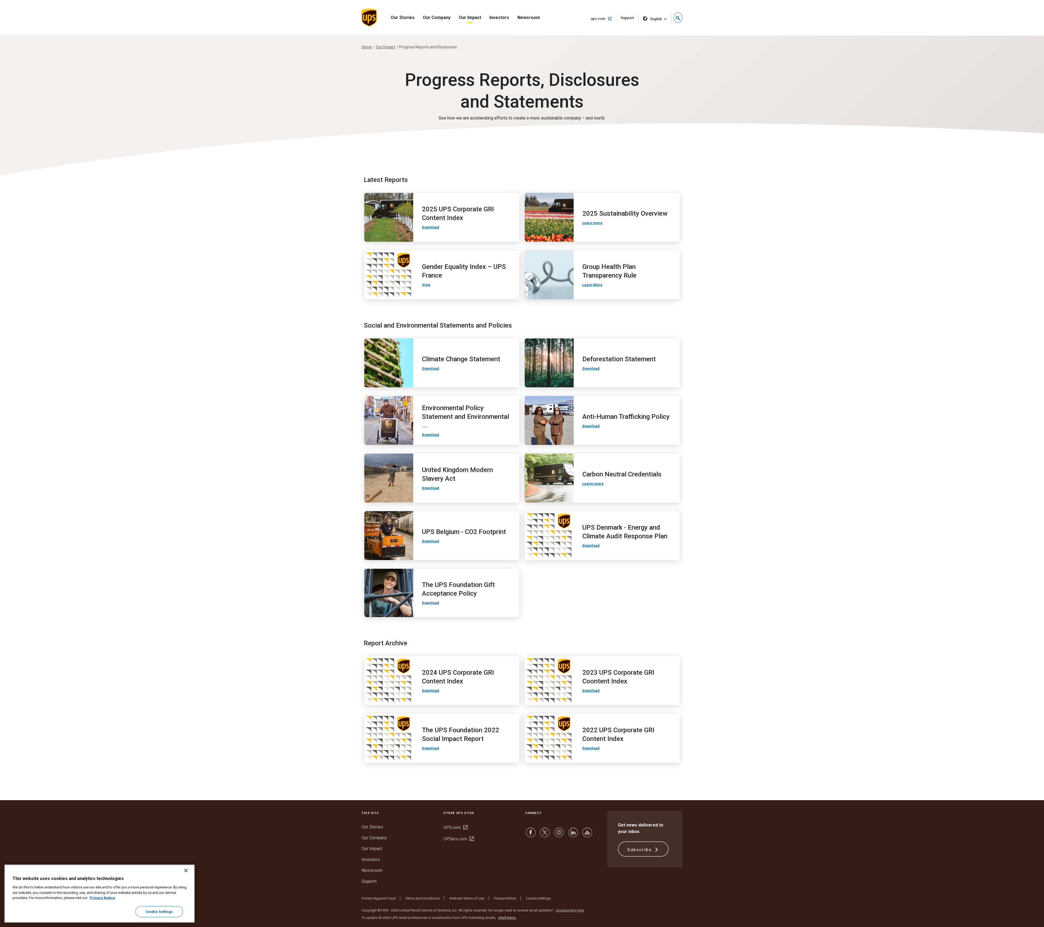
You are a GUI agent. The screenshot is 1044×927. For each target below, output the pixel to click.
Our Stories (403, 17)
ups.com (603, 18)
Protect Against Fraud (379, 898)
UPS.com (455, 827)
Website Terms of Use (466, 898)
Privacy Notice (505, 898)
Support (630, 19)
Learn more (592, 223)
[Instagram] (559, 835)
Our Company (436, 17)
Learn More (592, 285)
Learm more (593, 484)
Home (367, 47)
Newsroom (528, 17)
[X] (544, 835)
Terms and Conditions (422, 898)
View (426, 285)
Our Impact (470, 17)
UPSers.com (458, 838)
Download (430, 227)
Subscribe (640, 849)
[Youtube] (587, 835)
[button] (678, 17)
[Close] (186, 870)
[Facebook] (530, 835)
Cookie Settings (538, 898)
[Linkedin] (573, 835)
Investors (499, 17)
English (656, 19)
